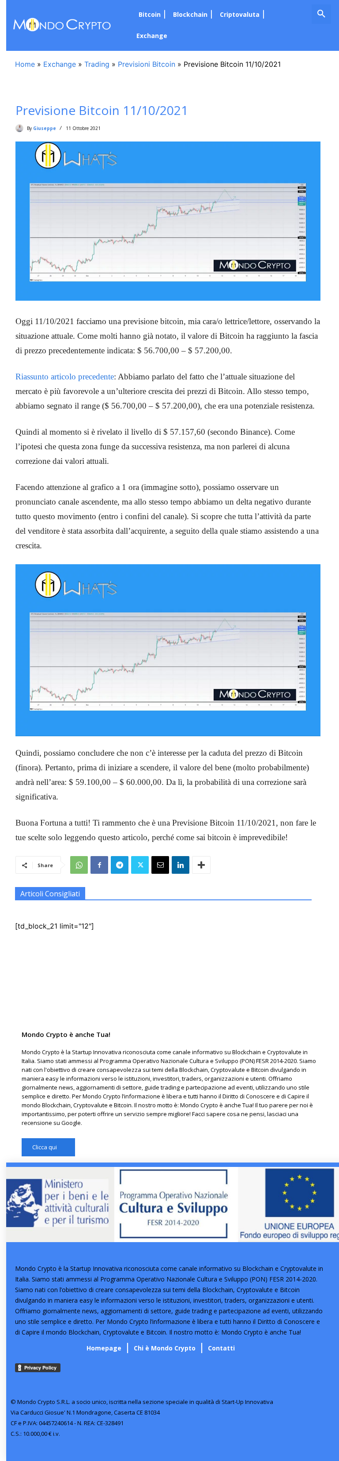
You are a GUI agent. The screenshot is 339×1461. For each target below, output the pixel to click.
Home (25, 64)
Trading (96, 64)
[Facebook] (99, 865)
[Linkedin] (180, 865)
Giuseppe (44, 128)
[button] (321, 14)
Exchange (59, 64)
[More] (201, 865)
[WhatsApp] (79, 865)
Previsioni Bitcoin (146, 64)
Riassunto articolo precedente (64, 376)
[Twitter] (140, 865)
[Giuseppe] (21, 128)
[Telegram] (119, 865)
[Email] (160, 865)
